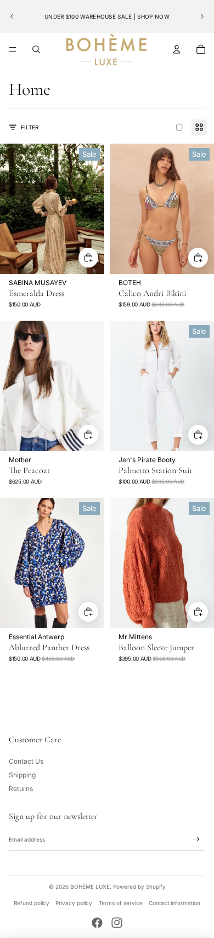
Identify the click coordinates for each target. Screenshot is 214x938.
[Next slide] (202, 16)
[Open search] (36, 49)
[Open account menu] (177, 49)
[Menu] (12, 49)
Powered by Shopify (139, 886)
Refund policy (31, 903)
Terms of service (121, 903)
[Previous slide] (12, 16)
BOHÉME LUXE (90, 886)
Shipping (22, 775)
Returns (21, 788)
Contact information (174, 903)
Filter (29, 127)
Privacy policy (73, 903)
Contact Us (26, 761)
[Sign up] (196, 839)
